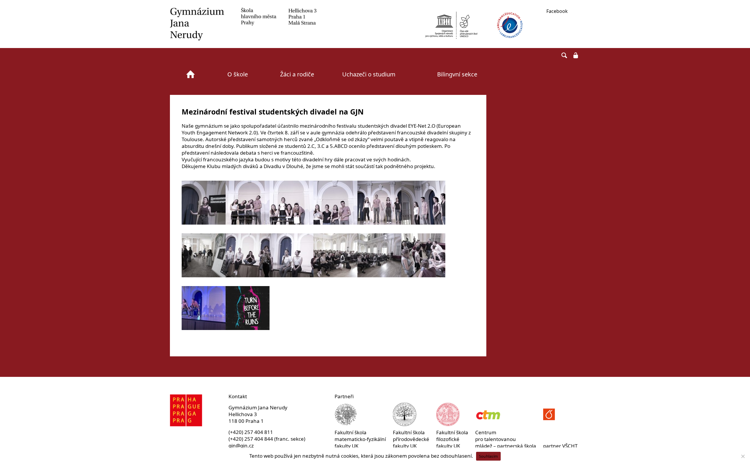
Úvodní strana (190, 74)
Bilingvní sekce (457, 74)
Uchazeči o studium (369, 74)
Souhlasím (488, 456)
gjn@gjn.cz (241, 445)
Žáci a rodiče (297, 74)
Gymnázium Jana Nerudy (243, 24)
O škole (237, 74)
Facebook (557, 11)
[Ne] (743, 456)
